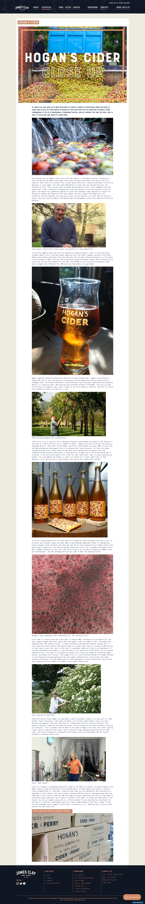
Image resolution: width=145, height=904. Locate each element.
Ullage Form (79, 886)
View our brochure (53, 883)
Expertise (46, 7)
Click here (112, 877)
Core (61, 7)
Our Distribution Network (84, 878)
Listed (68, 7)
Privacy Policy (80, 891)
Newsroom (93, 7)
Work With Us (123, 7)
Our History (79, 875)
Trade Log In (113, 3)
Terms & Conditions (82, 888)
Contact (104, 7)
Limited (76, 7)
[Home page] (22, 10)
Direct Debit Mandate (83, 883)
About (36, 7)
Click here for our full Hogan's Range (51, 811)
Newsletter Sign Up (109, 880)
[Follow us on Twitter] (21, 883)
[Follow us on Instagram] (17, 883)
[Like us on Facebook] (24, 883)
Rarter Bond (79, 880)
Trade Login (106, 882)
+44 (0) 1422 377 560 (115, 874)
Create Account (124, 3)
